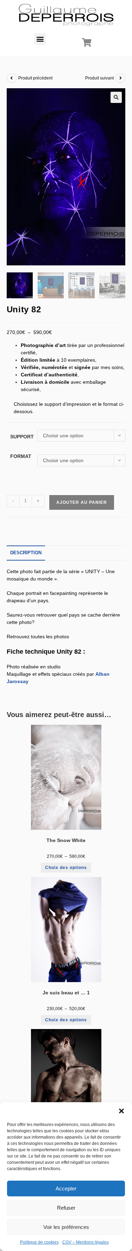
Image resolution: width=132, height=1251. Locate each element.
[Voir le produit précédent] (12, 78)
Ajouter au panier (81, 502)
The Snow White (66, 840)
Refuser (66, 1208)
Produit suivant (99, 78)
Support (22, 436)
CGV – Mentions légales (85, 1242)
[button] (121, 1110)
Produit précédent (35, 78)
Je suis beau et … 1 (66, 992)
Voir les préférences (66, 1227)
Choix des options (66, 867)
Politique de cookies (39, 1242)
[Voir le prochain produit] (120, 78)
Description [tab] (26, 552)
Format (20, 456)
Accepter (66, 1188)
